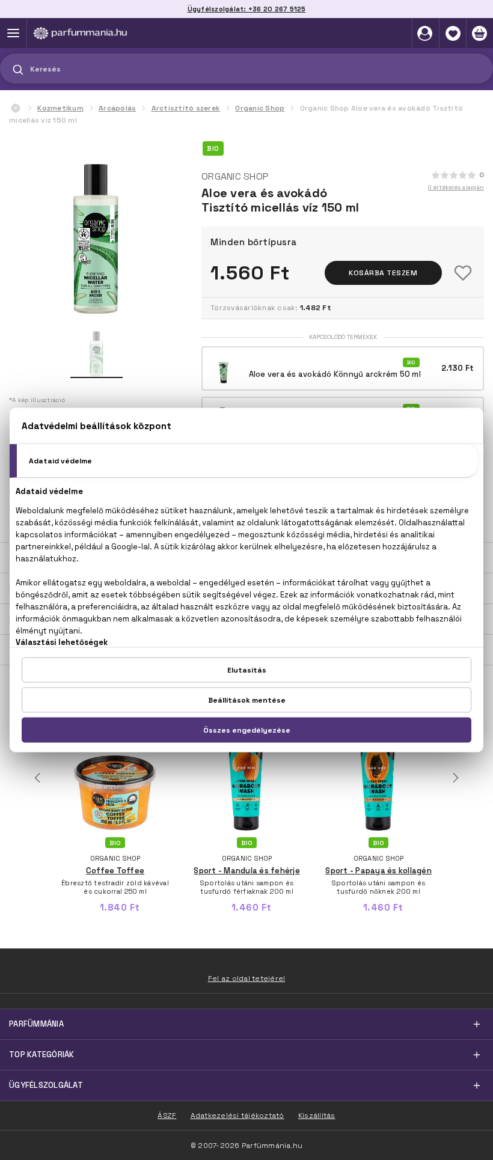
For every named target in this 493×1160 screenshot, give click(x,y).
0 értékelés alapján (456, 187)
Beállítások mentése (247, 700)
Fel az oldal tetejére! (247, 978)
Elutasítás (246, 670)
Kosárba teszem (383, 273)
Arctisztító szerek (186, 108)
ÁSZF (167, 1115)
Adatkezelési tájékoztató (237, 1115)
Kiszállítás (316, 1115)
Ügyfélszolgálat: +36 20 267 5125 (247, 9)
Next (456, 778)
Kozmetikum (60, 108)
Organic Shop (259, 108)
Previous (37, 778)
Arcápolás (117, 108)
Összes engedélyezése (246, 730)
